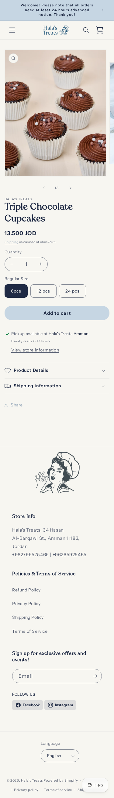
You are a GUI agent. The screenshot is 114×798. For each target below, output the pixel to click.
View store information (35, 350)
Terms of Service (30, 631)
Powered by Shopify (60, 780)
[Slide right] (70, 187)
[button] (12, 30)
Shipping (12, 242)
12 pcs (43, 291)
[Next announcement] (102, 10)
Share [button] (17, 405)
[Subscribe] (95, 676)
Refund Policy (26, 590)
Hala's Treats (32, 780)
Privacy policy (26, 790)
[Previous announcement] (11, 10)
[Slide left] (43, 187)
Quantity (13, 251)
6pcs (16, 291)
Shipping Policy (28, 617)
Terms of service (58, 790)
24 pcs (72, 291)
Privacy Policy (26, 603)
